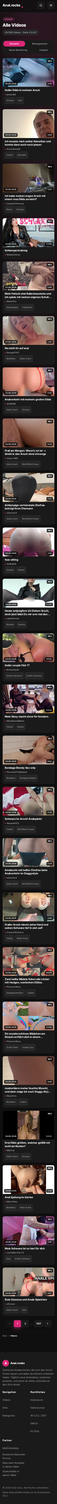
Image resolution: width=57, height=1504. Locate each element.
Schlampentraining (16, 250)
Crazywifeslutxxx (15, 932)
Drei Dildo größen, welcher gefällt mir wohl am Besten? (27, 1144)
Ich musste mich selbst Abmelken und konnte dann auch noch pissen (28, 143)
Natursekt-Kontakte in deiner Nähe (15, 1464)
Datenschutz (37, 1407)
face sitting (11, 559)
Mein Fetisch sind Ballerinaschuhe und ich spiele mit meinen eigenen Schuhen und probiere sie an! (28, 295)
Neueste (14, 43)
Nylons (20, 727)
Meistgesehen (39, 43)
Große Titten (12, 1047)
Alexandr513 (13, 823)
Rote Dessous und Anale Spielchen (26, 1299)
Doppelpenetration (14, 993)
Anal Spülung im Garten (19, 1197)
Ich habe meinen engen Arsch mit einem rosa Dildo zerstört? (25, 197)
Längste (43, 50)
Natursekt (21, 155)
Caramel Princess (15, 203)
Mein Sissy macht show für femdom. (27, 716)
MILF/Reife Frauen (30, 464)
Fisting (9, 938)
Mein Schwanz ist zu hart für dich (25, 1248)
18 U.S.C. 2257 (38, 1415)
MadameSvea (13, 254)
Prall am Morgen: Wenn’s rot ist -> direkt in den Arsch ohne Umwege (25, 452)
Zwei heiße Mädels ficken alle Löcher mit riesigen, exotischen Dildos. (27, 981)
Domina (9, 570)
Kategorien (9, 1415)
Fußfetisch (27, 307)
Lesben (31, 993)
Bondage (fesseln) (28, 778)
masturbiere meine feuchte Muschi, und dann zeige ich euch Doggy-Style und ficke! (27, 1090)
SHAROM (11, 404)
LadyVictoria (13, 618)
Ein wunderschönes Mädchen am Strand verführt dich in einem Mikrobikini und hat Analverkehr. (25, 1035)
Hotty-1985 (12, 458)
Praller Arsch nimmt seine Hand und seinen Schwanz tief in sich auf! (26, 926)
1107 (38, 1323)
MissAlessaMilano (15, 721)
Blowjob (10, 624)
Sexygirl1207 (13, 352)
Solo (20, 100)
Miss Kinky (12, 1201)
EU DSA (34, 1431)
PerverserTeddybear (17, 772)
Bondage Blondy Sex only (20, 767)
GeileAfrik (11, 564)
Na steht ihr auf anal (17, 348)
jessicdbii (11, 94)
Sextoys (10, 100)
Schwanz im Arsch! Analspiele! (23, 818)
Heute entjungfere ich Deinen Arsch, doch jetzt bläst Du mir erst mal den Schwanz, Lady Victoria (27, 612)
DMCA (34, 1423)
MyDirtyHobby (15, 1449)
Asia (8, 1259)
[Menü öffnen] (51, 5)
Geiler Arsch (25, 358)
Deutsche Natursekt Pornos (15, 1456)
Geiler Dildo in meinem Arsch (22, 90)
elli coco (11, 1304)
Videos (6, 1399)
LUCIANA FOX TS (15, 1252)
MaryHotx (11, 301)
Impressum (36, 1399)
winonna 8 (12, 513)
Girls (5, 1407)
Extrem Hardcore (14, 676)
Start (5, 1335)
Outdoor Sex (28, 1047)
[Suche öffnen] (40, 5)
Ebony (9, 209)
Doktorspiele (12, 307)
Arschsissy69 (13, 149)
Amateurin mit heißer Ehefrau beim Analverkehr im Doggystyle (26, 871)
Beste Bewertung (18, 50)
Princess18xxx (14, 987)
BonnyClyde (13, 669)
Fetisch (9, 155)
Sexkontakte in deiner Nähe (15, 1473)
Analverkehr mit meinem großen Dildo (28, 399)
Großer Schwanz (34, 676)
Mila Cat (11, 1150)
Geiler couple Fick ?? (17, 665)
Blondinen (10, 358)
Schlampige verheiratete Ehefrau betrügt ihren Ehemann (25, 507)
